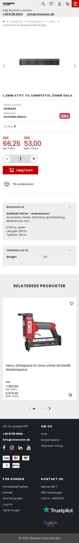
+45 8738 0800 (13, 14)
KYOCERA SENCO (15, 117)
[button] (30, 408)
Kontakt (8, 492)
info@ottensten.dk (40, 14)
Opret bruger (11, 510)
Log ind (7, 504)
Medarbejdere (50, 440)
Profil (44, 434)
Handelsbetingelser (15, 486)
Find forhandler (12, 498)
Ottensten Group (52, 446)
